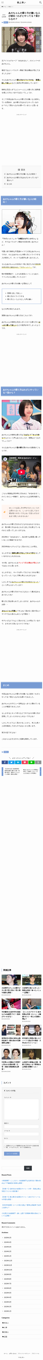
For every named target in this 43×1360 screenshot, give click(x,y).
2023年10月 (8, 1270)
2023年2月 (7, 1306)
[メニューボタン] (2, 2)
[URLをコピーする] (38, 762)
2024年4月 (7, 1242)
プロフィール (35, 1353)
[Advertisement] (21, 137)
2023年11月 (8, 1265)
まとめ (9, 184)
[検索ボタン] (40, 2)
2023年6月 (7, 1288)
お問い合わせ (12, 1353)
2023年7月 (7, 1283)
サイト (6, 1138)
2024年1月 (7, 1256)
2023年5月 (7, 1293)
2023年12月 (8, 1260)
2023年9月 (7, 1274)
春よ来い (21, 2)
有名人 (6, 22)
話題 (5, 1337)
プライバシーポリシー (24, 1353)
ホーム (6, 1353)
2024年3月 (7, 1247)
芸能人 (6, 1332)
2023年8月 (7, 1279)
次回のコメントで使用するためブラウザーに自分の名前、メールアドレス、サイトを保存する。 (22, 1146)
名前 (6, 1123)
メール (7, 1131)
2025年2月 (7, 1238)
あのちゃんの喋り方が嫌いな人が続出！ (22, 174)
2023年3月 (7, 1302)
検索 (28, 1168)
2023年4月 (7, 1297)
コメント (7, 1097)
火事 (5, 1327)
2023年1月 (7, 1311)
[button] (5, 762)
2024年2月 (7, 1251)
